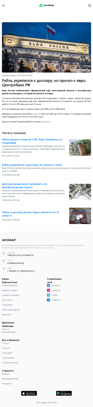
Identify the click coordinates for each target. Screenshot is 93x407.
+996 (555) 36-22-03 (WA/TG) (20, 255)
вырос (35, 114)
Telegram (45, 121)
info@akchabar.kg (15, 263)
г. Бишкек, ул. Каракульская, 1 (21, 270)
